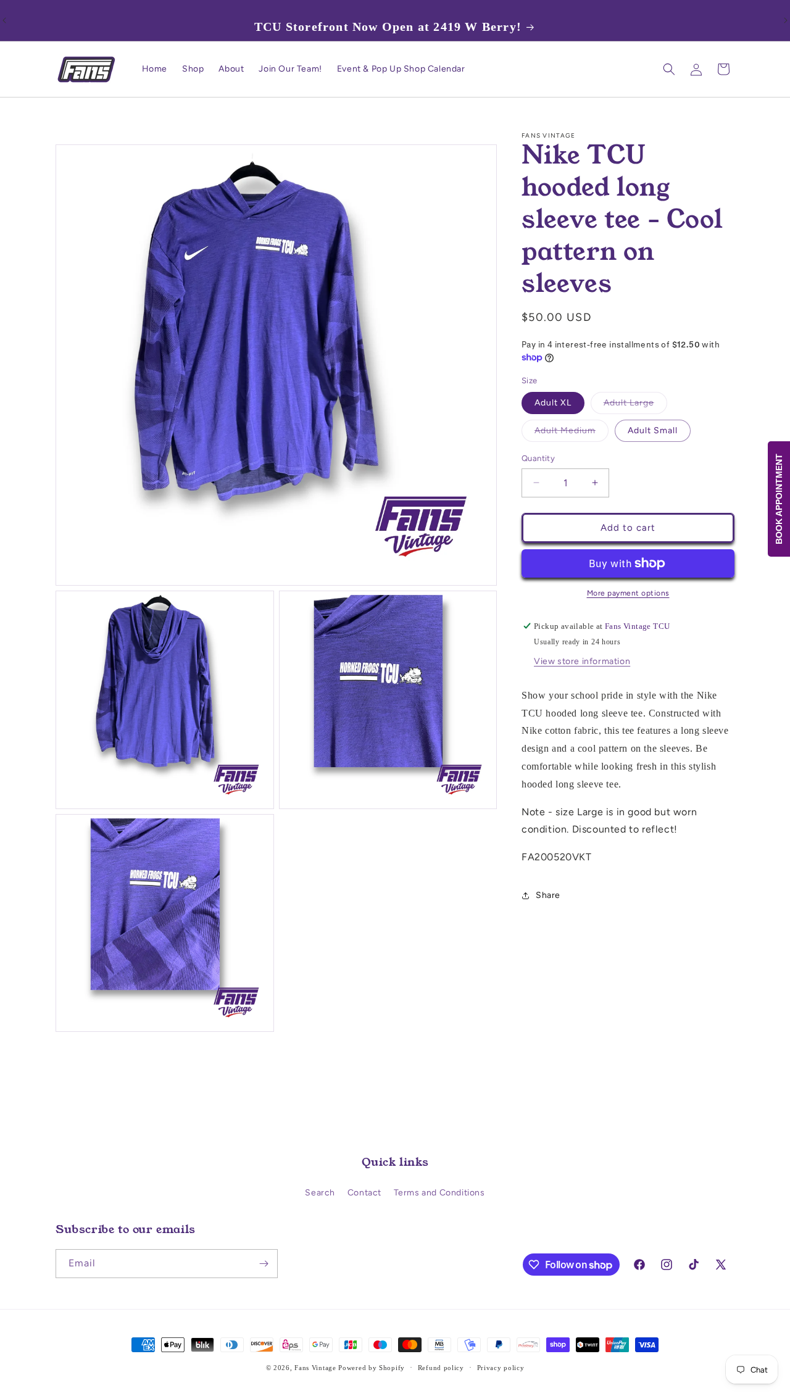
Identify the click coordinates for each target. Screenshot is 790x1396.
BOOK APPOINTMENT (779, 499)
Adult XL (553, 402)
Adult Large (635, 405)
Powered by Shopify (371, 1367)
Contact (364, 1192)
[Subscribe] (263, 1263)
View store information (582, 661)
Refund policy (441, 1367)
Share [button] (548, 895)
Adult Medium (571, 433)
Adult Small (653, 430)
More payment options (628, 593)
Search (320, 1192)
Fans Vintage (315, 1367)
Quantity (538, 458)
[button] (669, 69)
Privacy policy (501, 1367)
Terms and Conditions (439, 1192)
